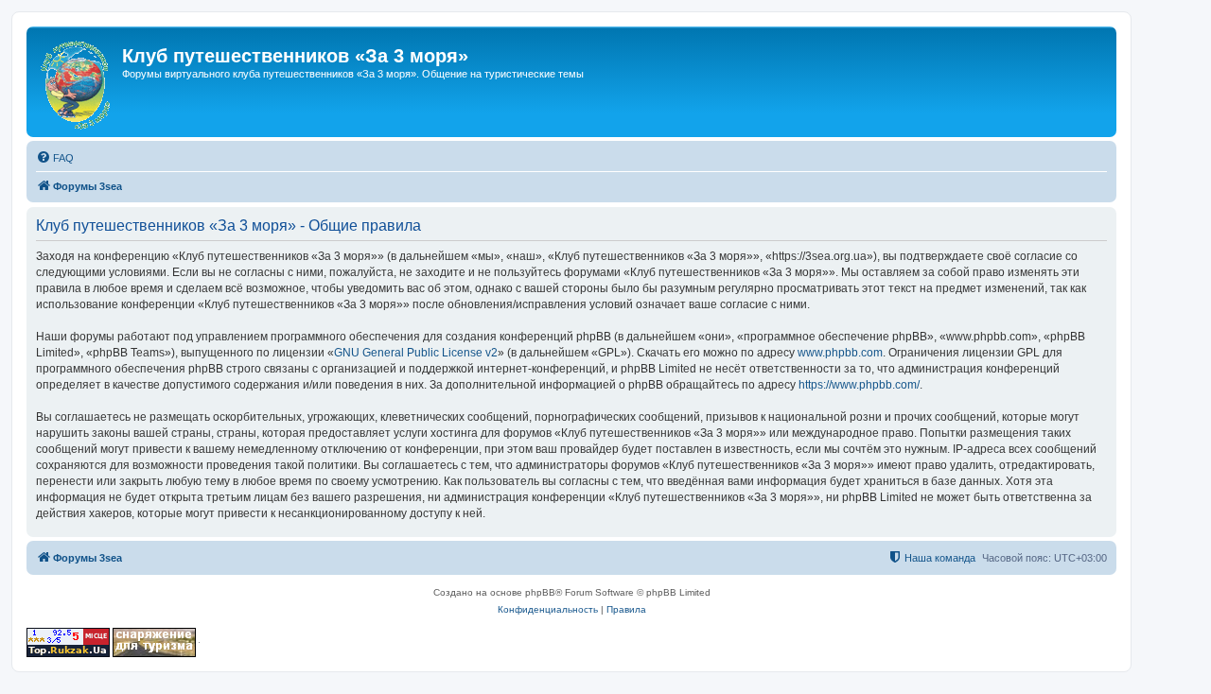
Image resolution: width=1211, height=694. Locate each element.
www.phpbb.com (840, 352)
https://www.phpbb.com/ (859, 384)
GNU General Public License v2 (416, 352)
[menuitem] (55, 158)
